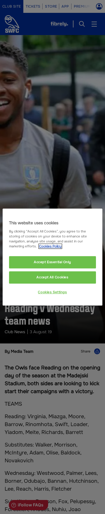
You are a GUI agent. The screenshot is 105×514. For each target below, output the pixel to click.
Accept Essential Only (52, 262)
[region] (52, 257)
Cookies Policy (50, 246)
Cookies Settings (52, 292)
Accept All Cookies (52, 277)
